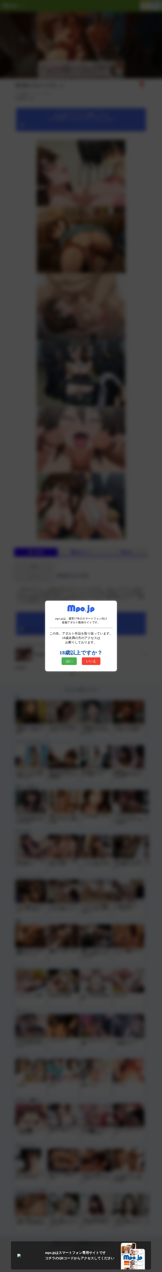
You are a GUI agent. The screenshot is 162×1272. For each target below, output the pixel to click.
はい (69, 661)
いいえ (91, 661)
